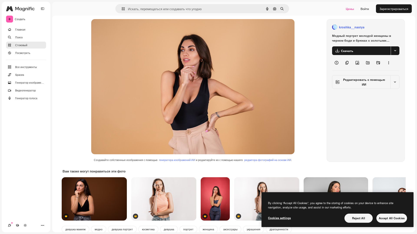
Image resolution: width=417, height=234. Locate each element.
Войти (365, 8)
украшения (253, 229)
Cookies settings (279, 218)
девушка (169, 229)
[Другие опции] (388, 62)
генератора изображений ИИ (177, 160)
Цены (350, 8)
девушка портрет (122, 229)
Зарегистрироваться (393, 8)
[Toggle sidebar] (42, 8)
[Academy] (17, 225)
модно (99, 229)
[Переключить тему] (25, 225)
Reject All (358, 218)
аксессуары (230, 229)
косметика (148, 229)
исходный (120, 27)
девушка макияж (75, 229)
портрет (188, 229)
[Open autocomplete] (121, 8)
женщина (208, 229)
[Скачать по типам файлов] (395, 50)
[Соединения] (9, 225)
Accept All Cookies (392, 218)
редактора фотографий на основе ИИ (267, 160)
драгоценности (279, 229)
